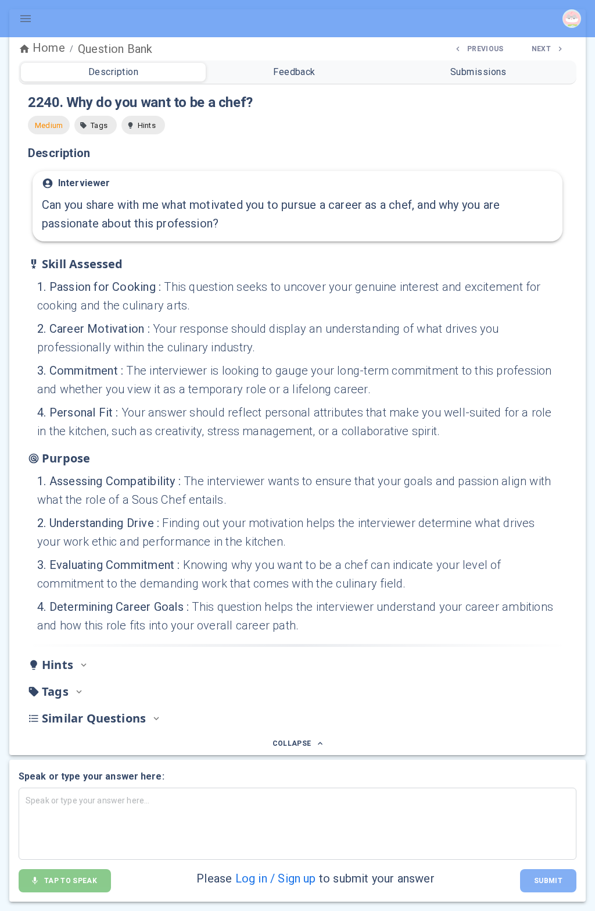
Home (49, 48)
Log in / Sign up (275, 878)
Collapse (292, 743)
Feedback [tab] (294, 71)
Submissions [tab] (478, 71)
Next (541, 49)
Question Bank (115, 49)
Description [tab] (113, 71)
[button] (95, 125)
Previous (485, 49)
